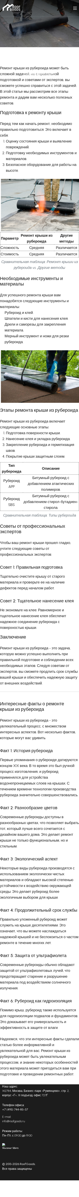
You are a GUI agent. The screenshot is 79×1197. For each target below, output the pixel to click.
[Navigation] (75, 8)
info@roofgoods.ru (13, 1121)
